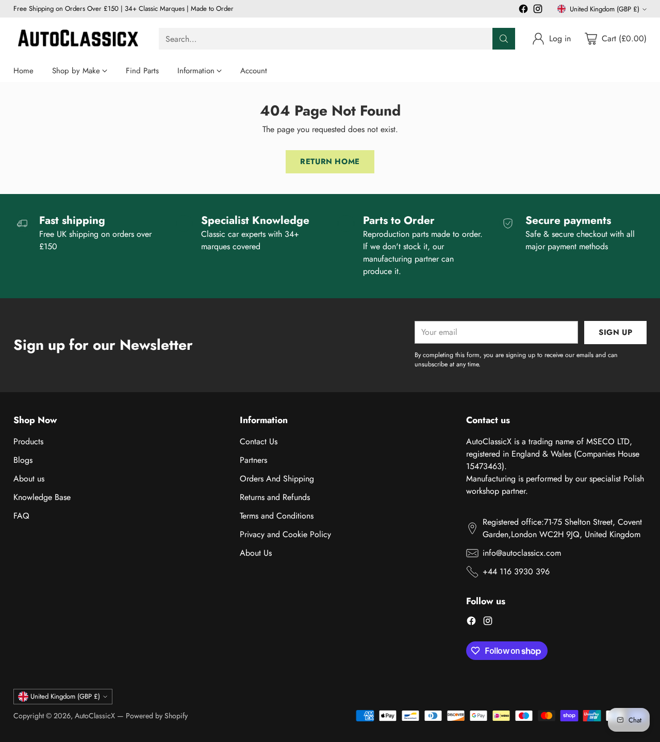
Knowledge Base (42, 497)
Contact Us (258, 441)
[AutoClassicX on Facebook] (523, 11)
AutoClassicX (95, 716)
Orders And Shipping (277, 479)
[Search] (503, 39)
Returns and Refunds (275, 497)
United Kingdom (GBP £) (604, 9)
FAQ (21, 516)
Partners (253, 460)
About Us (256, 553)
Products (28, 441)
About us (28, 479)
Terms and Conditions (277, 516)
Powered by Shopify (157, 716)
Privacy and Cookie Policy (285, 534)
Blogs (22, 460)
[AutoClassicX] (77, 39)
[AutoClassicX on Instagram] (538, 11)
